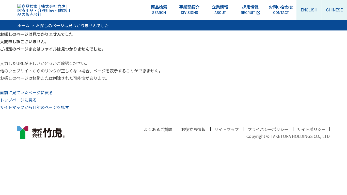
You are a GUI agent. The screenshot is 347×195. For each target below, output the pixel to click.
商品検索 (159, 10)
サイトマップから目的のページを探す (34, 107)
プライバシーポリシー (268, 129)
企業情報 (220, 10)
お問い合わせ (281, 10)
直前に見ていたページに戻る (26, 92)
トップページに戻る (18, 100)
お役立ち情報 (193, 129)
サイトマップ (226, 129)
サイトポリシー (311, 129)
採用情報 (250, 10)
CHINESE (334, 10)
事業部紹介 (189, 10)
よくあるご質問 (158, 129)
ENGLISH (309, 10)
